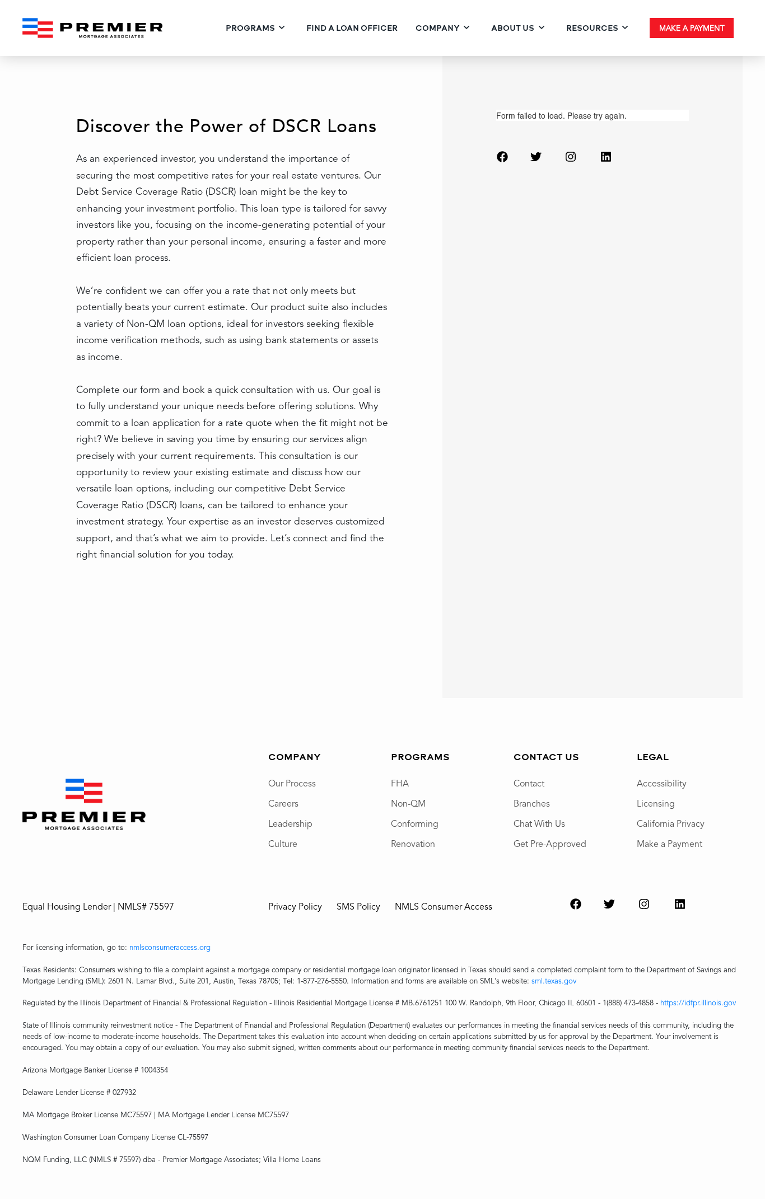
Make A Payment (692, 28)
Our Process (292, 783)
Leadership (290, 823)
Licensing (656, 803)
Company (438, 28)
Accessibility (662, 783)
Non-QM (408, 803)
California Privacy (671, 823)
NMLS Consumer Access (443, 906)
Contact (529, 783)
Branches (532, 803)
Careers (283, 803)
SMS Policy (358, 906)
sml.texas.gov (553, 980)
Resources (592, 28)
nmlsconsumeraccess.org (170, 947)
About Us (512, 28)
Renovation (413, 843)
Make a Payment (669, 843)
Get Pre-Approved (550, 843)
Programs (250, 28)
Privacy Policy (295, 906)
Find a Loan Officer (352, 28)
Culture (282, 843)
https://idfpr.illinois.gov (698, 1002)
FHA (400, 783)
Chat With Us (539, 823)
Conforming (415, 823)
